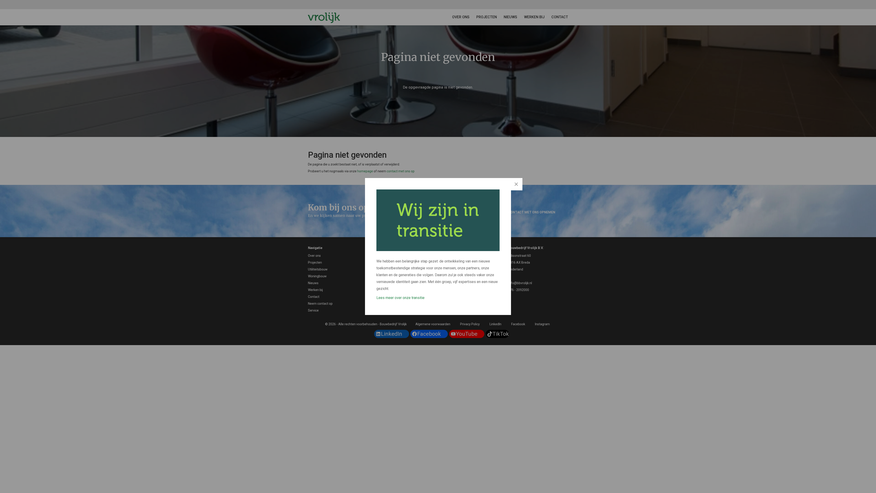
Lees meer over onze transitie (400, 298)
